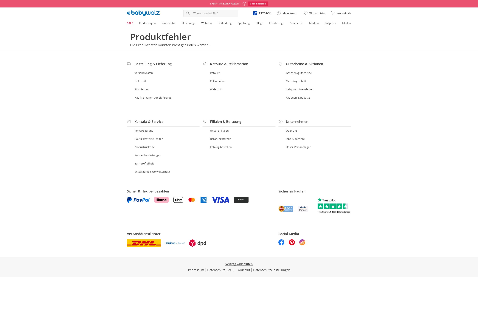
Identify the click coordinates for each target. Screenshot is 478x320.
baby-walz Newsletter (299, 89)
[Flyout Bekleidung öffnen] (233, 23)
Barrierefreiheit (144, 163)
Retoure (215, 73)
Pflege (259, 23)
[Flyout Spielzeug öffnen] (251, 23)
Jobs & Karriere (295, 139)
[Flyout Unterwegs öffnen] (196, 23)
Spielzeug (244, 23)
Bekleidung (225, 23)
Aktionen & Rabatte (298, 97)
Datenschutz (216, 270)
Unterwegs (188, 23)
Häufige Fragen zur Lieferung (152, 97)
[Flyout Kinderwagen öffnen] (157, 23)
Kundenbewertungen (147, 155)
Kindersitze (169, 23)
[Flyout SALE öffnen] (134, 23)
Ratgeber (330, 23)
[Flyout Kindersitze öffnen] (177, 23)
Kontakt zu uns (143, 130)
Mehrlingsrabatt (296, 81)
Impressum (196, 270)
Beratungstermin (220, 139)
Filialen (346, 23)
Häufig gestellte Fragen (148, 139)
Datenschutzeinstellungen (271, 270)
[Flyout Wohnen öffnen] (213, 23)
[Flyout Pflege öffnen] (264, 23)
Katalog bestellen (221, 147)
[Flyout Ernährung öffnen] (284, 23)
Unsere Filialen (219, 130)
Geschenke (296, 23)
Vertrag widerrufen (239, 264)
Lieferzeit (140, 81)
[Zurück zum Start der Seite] (473, 293)
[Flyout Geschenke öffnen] (304, 23)
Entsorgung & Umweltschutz (152, 171)
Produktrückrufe (144, 147)
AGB (231, 270)
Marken (314, 23)
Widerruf (215, 89)
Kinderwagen (147, 23)
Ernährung (276, 23)
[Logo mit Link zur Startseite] (143, 13)
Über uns (291, 130)
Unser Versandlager (298, 147)
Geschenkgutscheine (299, 73)
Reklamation (218, 81)
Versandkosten (143, 73)
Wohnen (206, 23)
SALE (130, 23)
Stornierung (141, 89)
